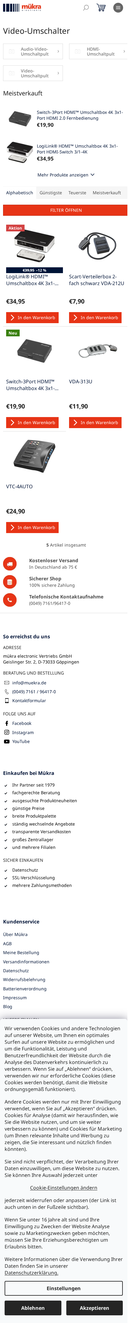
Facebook (21, 723)
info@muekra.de (29, 683)
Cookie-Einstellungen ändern (63, 1187)
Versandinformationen (26, 962)
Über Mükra (15, 934)
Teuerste (77, 192)
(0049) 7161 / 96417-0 (34, 691)
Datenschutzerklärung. (31, 1272)
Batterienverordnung (25, 989)
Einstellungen (64, 1288)
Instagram (23, 732)
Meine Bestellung (21, 952)
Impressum (15, 997)
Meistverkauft (107, 192)
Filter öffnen (66, 210)
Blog (7, 1006)
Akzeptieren (94, 1308)
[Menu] (118, 8)
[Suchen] (86, 8)
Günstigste (51, 192)
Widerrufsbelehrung (24, 979)
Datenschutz (16, 970)
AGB (7, 943)
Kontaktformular (29, 700)
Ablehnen (33, 1308)
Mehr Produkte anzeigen (62, 175)
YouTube (21, 741)
